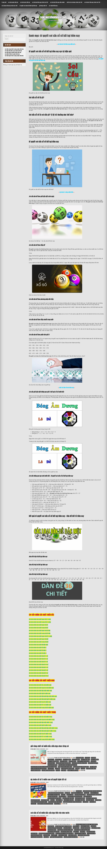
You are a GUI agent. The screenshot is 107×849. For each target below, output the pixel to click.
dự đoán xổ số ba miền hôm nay (68, 798)
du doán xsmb (93, 761)
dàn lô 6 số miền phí (72, 761)
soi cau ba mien (92, 802)
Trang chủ (4, 2)
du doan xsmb (93, 826)
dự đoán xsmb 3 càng (90, 800)
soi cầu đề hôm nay (53, 5)
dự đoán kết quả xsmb (67, 828)
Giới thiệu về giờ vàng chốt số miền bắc (65, 766)
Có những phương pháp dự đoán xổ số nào (55, 792)
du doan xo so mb (76, 826)
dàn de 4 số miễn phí (67, 759)
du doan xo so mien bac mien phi (83, 761)
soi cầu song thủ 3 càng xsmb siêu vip (14, 49)
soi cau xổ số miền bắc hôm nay (36, 837)
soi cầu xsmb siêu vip (13, 2)
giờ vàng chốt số (43, 5)
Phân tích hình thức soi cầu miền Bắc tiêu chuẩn (64, 833)
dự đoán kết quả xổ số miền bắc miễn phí (63, 763)
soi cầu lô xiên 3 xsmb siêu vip (12, 54)
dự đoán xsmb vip (34, 833)
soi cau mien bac (47, 835)
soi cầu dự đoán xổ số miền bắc (36, 835)
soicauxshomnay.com (53, 17)
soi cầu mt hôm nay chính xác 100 (92, 2)
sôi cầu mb (77, 768)
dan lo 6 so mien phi (63, 761)
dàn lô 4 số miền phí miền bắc (53, 761)
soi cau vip (58, 770)
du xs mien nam (98, 800)
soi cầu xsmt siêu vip (25, 2)
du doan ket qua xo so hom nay (77, 792)
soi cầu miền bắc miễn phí (91, 768)
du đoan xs (52, 800)
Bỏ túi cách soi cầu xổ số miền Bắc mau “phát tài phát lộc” (86, 824)
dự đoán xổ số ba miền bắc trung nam (54, 798)
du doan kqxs (86, 792)
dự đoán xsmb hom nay (91, 831)
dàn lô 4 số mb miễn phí (85, 759)
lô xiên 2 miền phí (93, 766)
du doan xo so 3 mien (94, 792)
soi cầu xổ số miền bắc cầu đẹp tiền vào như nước (50, 812)
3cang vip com (79, 791)
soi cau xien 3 (33, 803)
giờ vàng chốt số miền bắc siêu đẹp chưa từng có (50, 746)
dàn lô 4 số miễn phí (94, 759)
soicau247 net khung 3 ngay (73, 770)
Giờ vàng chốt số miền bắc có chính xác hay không (68, 765)
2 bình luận (82, 770)
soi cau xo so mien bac (63, 835)
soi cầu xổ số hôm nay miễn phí (66, 44)
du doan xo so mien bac (85, 826)
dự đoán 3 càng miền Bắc (66, 192)
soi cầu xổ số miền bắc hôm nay (83, 835)
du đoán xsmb (82, 831)
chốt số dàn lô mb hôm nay (66, 387)
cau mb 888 (93, 757)
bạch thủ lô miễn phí (80, 757)
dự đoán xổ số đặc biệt (45, 800)
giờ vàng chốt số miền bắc (52, 765)
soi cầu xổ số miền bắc (72, 835)
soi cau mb (83, 768)
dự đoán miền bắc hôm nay (52, 796)
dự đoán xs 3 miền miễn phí (80, 800)
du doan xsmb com (51, 763)
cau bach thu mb (51, 826)
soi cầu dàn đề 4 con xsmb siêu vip (13, 51)
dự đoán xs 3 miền (59, 800)
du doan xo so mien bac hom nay (54, 794)
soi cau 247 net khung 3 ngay (80, 833)
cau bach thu (87, 757)
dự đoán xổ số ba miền (87, 796)
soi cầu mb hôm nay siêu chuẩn (57, 2)
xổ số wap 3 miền (57, 803)
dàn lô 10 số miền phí (76, 759)
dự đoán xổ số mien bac (96, 828)
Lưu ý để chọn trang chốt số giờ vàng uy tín (38, 768)
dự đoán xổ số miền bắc (52, 829)
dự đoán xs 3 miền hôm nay (68, 800)
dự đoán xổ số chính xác (35, 800)
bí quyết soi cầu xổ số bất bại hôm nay (28, 5)
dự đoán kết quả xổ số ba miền (80, 794)
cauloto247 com (58, 759)
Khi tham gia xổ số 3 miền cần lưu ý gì (55, 802)
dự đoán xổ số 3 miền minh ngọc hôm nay (75, 796)
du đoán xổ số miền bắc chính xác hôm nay (82, 829)
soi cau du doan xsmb (91, 833)
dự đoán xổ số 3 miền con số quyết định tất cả (48, 779)
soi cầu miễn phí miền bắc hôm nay (48, 770)
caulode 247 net (51, 759)
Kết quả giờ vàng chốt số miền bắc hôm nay (81, 766)
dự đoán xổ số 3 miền (62, 796)
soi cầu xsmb (63, 770)
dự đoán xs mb (76, 831)
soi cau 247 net (51, 768)
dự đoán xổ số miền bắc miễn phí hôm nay (79, 763)
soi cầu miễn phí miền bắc (35, 770)
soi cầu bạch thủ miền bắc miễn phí (67, 768)
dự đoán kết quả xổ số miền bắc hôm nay (94, 794)
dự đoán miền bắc (76, 828)
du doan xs (63, 794)
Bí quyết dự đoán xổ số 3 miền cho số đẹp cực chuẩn (92, 791)
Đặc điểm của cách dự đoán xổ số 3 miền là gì (39, 802)
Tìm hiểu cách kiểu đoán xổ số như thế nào (45, 803)
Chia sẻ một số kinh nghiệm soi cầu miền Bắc (63, 826)
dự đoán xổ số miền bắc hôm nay (53, 831)
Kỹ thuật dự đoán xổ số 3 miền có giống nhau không (72, 802)
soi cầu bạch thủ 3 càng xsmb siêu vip (14, 56)
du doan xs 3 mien (70, 794)
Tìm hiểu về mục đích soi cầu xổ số (56, 837)
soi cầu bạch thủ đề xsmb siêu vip (13, 52)
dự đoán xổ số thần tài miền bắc (66, 831)
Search (6, 38)
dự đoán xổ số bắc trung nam (91, 798)
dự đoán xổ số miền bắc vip (93, 763)
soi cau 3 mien (85, 802)
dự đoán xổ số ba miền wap (80, 798)
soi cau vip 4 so (54, 835)
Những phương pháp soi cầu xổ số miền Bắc (46, 833)
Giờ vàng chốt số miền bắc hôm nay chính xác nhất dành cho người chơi (44, 766)
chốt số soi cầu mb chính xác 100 (74, 2)
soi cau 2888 (57, 768)
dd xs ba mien (67, 792)
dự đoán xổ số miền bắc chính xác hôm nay (65, 829)
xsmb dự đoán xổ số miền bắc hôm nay (70, 837)
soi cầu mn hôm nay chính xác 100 (40, 2)
